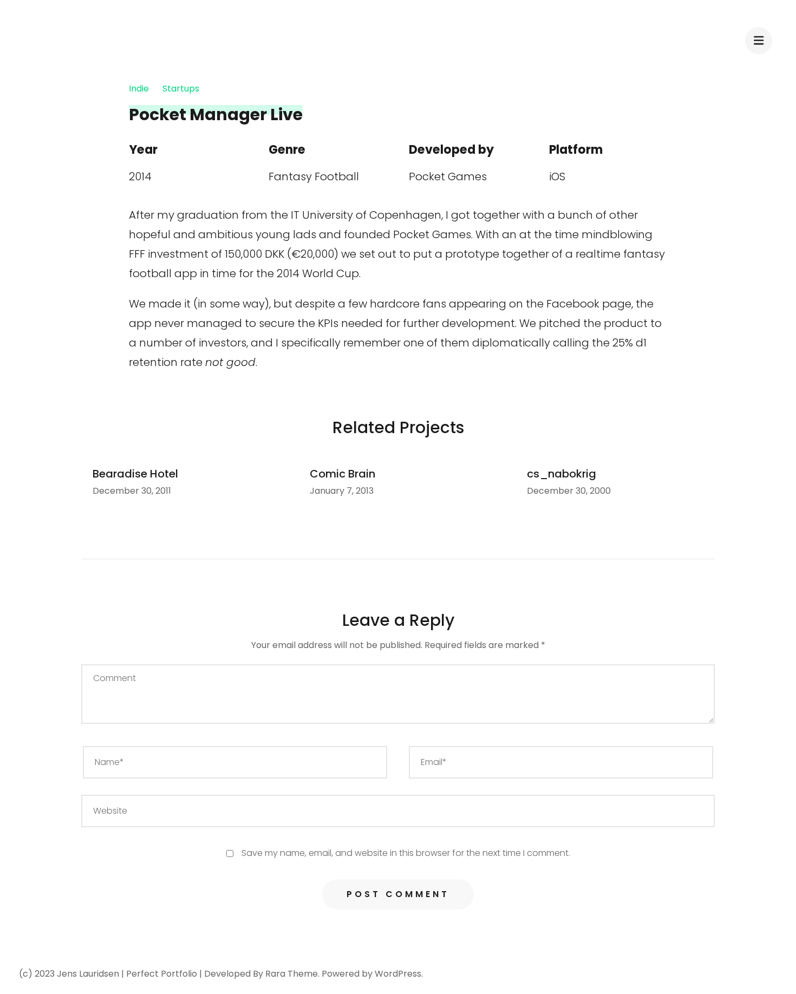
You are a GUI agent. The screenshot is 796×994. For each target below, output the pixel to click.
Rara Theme (291, 973)
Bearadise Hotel (135, 473)
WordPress (398, 973)
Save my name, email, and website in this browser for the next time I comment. (406, 853)
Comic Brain (342, 473)
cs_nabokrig (561, 473)
